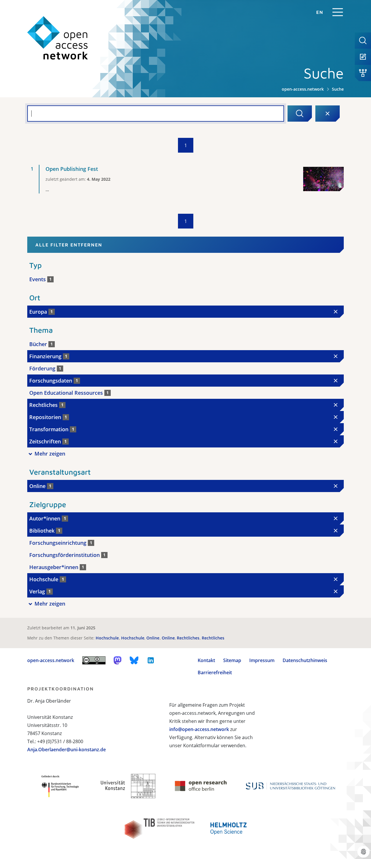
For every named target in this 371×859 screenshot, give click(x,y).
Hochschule (108, 638)
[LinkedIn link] (151, 660)
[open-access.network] (57, 38)
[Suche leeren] (327, 113)
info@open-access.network (199, 729)
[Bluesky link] (134, 660)
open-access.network (303, 89)
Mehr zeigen (49, 453)
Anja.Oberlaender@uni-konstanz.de (66, 749)
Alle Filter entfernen (68, 244)
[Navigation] (338, 12)
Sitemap (232, 660)
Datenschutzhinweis (305, 660)
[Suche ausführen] (300, 113)
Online (153, 638)
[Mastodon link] (117, 660)
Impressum (261, 660)
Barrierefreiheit (215, 672)
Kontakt (206, 660)
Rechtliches (189, 638)
